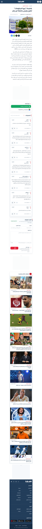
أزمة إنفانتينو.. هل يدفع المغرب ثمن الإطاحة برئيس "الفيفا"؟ (22, 367)
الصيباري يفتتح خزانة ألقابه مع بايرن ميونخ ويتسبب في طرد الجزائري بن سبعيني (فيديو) (21, 329)
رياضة (20, 490)
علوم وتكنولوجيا (29, 495)
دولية (31, 492)
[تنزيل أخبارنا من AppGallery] (13, 521)
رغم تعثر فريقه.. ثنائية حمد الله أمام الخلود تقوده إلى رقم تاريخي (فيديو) (21, 460)
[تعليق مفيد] (12, 128)
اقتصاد (31, 490)
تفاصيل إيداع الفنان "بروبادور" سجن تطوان (23, 385)
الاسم (30, 225)
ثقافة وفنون (19, 495)
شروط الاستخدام (29, 511)
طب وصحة (19, 492)
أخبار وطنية (30, 488)
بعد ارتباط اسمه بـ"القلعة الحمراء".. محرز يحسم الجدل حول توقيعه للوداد (21, 311)
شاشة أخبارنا (30, 497)
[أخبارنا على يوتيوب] (11, 482)
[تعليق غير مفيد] (15, 128)
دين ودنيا (19, 497)
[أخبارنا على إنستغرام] (16, 482)
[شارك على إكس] (16, 36)
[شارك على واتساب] (14, 36)
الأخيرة (31, 502)
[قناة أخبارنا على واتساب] (38, 2)
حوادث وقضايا (18, 499)
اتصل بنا (19, 511)
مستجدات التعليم (25, 6)
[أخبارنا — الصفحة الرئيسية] (21, 1)
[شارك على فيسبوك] (12, 36)
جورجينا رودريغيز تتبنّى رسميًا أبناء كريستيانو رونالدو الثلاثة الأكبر (22, 292)
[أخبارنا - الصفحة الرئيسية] (28, 481)
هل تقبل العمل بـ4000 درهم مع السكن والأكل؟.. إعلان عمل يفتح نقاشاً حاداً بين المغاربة (21, 442)
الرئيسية (30, 6)
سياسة (19, 488)
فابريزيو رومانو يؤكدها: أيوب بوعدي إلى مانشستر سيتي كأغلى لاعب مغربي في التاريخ (21, 423)
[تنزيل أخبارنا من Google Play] (28, 521)
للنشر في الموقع (29, 509)
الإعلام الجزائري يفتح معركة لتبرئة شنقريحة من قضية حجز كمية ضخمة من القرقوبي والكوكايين (21, 348)
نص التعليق (29, 230)
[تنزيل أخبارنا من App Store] (21, 521)
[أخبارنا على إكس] (14, 482)
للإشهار (30, 513)
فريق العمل (19, 509)
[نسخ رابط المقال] (19, 36)
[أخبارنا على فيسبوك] (40, 2)
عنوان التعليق (18, 225)
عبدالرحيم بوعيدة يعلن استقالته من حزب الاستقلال (22, 404)
